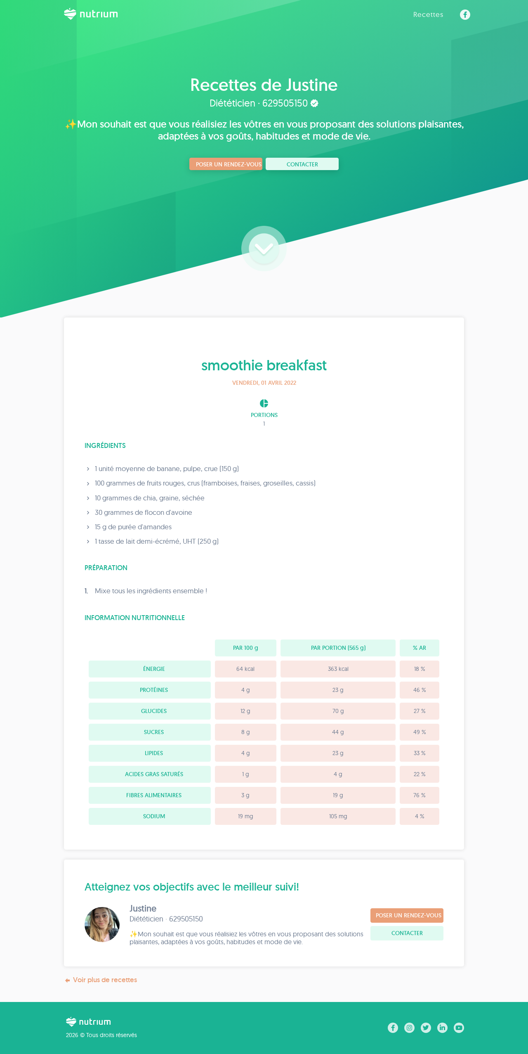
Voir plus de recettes (105, 979)
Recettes (428, 14)
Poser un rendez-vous (229, 164)
